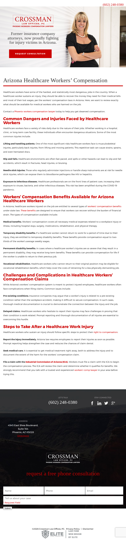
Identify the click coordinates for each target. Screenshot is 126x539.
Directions (23, 435)
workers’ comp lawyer (85, 370)
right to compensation (106, 332)
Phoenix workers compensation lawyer (34, 111)
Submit (7, 508)
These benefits (28, 210)
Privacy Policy (73, 529)
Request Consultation (30, 54)
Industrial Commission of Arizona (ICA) (47, 362)
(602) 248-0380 (113, 4)
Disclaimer (88, 529)
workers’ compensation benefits (104, 206)
